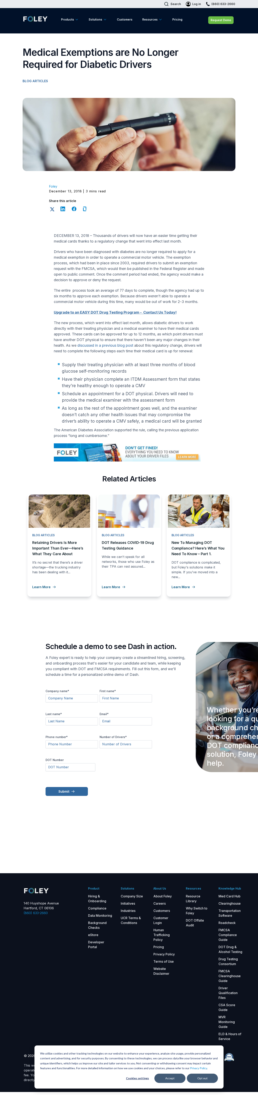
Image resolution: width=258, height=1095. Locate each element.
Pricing (177, 19)
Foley (53, 186)
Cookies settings (137, 1078)
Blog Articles (35, 81)
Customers (124, 19)
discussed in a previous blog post (105, 345)
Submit (63, 791)
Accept (170, 1078)
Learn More (41, 587)
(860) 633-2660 (36, 913)
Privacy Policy (198, 1068)
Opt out (202, 1078)
